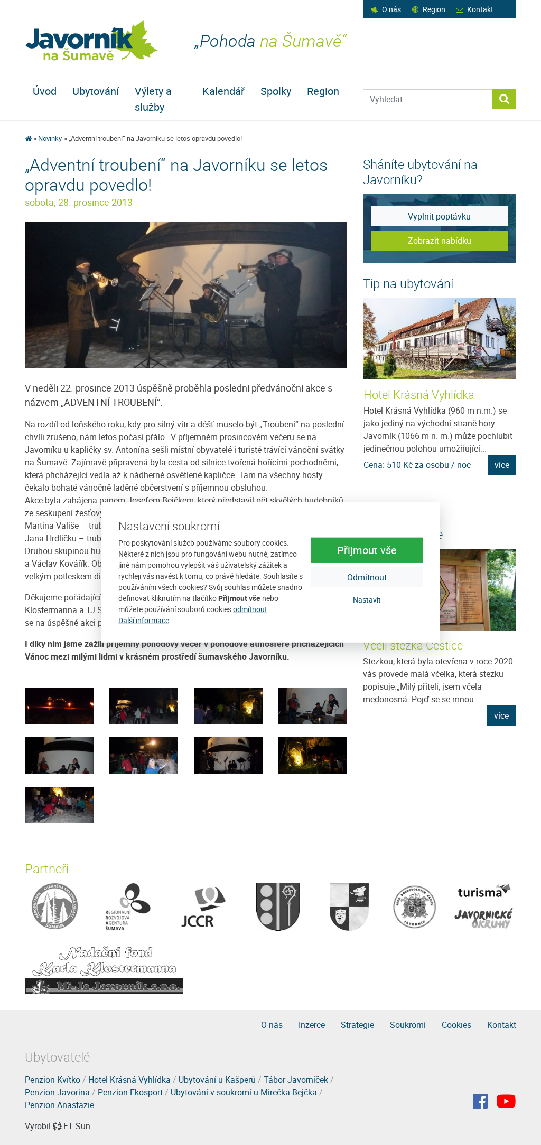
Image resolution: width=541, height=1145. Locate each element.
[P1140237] (59, 705)
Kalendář (223, 91)
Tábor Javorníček (296, 1079)
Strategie (357, 1024)
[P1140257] (143, 705)
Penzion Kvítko (52, 1079)
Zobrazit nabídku (439, 240)
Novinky (50, 138)
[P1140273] (59, 754)
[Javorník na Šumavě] (28, 138)
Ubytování (95, 91)
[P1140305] (59, 804)
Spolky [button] (275, 91)
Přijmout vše (367, 549)
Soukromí (408, 1024)
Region (434, 9)
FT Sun (76, 1126)
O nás (391, 9)
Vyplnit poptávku (439, 216)
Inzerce (312, 1024)
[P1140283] (186, 294)
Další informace (143, 620)
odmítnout (250, 609)
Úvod (45, 91)
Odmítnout (367, 577)
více (502, 465)
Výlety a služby (153, 99)
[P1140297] (312, 754)
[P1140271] (312, 705)
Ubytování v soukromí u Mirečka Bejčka (244, 1092)
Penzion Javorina (57, 1092)
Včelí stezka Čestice (413, 645)
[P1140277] (143, 754)
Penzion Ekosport (130, 1092)
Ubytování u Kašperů (217, 1079)
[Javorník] (506, 1101)
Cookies (456, 1024)
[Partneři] (55, 906)
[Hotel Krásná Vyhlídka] (440, 339)
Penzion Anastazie (59, 1105)
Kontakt (480, 9)
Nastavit (367, 599)
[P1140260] (228, 705)
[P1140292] (228, 754)
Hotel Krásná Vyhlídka (418, 394)
